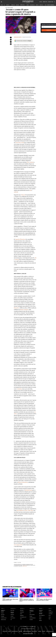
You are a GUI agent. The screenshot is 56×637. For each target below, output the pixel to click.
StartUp (40, 620)
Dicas (50, 615)
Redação (20, 631)
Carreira (12, 616)
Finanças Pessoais (40, 613)
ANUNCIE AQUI (50, 1)
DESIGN (17, 4)
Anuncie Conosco (15, 631)
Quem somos (5, 631)
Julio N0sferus (20, 510)
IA (4, 4)
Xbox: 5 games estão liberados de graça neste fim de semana (44, 599)
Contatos (39, 631)
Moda (21, 613)
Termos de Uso (34, 631)
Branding (21, 610)
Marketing (21, 615)
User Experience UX (23, 617)
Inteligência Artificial (3, 611)
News (49, 618)
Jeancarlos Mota (18, 37)
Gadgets (2, 616)
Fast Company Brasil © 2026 (28, 633)
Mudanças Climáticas (31, 611)
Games (2, 612)
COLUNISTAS (32, 4)
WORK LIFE (22, 4)
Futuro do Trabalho (12, 612)
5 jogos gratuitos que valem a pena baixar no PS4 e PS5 (10, 599)
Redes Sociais (3, 619)
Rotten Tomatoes (24, 309)
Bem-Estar (12, 610)
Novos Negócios (42, 615)
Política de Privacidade (27, 631)
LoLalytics (19, 389)
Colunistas (50, 613)
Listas (50, 617)
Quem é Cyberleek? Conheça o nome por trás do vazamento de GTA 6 (27, 600)
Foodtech (31, 619)
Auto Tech (2, 614)
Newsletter (45, 1)
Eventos (50, 610)
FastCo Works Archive (49, 631)
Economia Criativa (41, 611)
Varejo (40, 618)
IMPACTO (13, 4)
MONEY (7, 4)
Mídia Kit (43, 631)
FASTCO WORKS (50, 4)
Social (40, 1)
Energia (31, 616)
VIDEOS (37, 4)
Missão (9, 631)
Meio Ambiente (32, 614)
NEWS (28, 4)
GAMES (11, 7)
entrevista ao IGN (20, 142)
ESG (30, 612)
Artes (21, 618)
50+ (11, 619)
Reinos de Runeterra (23, 482)
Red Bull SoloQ (28, 490)
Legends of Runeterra (20, 239)
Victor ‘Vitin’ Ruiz (28, 510)
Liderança (12, 614)
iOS (27, 162)
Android (32, 162)
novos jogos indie (18, 544)
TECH (2, 4)
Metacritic (16, 308)
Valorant (23, 194)
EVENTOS (41, 4)
